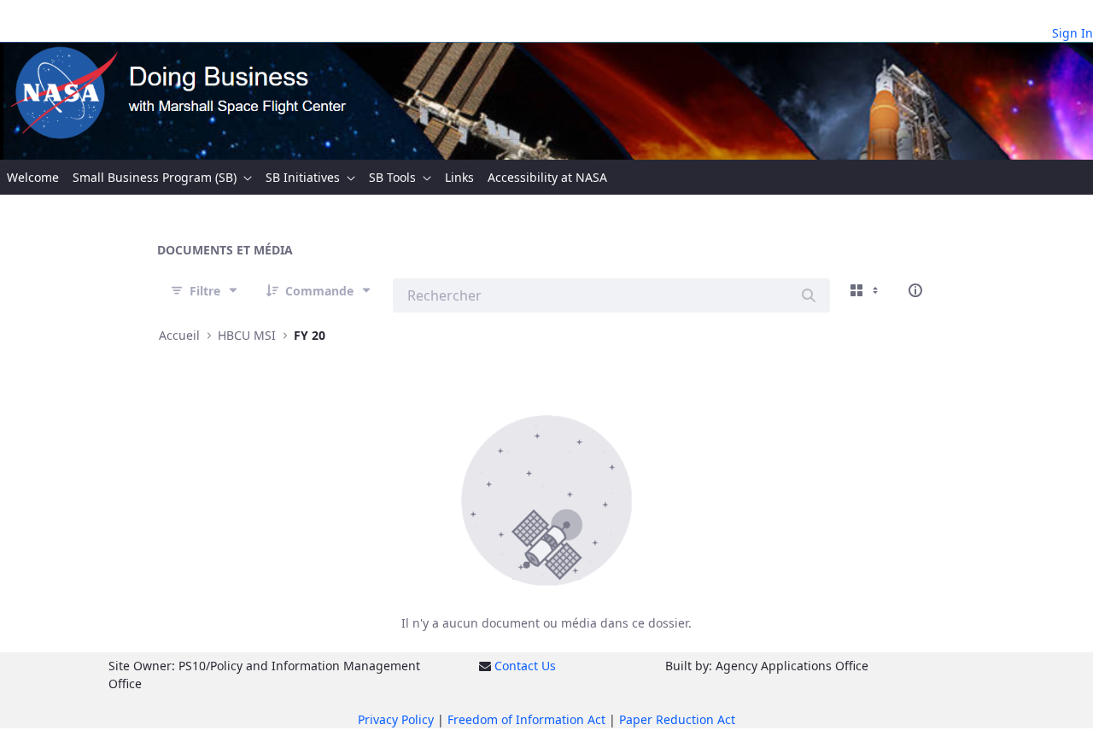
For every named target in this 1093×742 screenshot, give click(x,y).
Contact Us (525, 665)
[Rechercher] (808, 295)
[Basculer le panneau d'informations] (915, 290)
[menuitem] (33, 177)
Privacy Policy (396, 719)
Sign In (1072, 33)
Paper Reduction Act (677, 719)
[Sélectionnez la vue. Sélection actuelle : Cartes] (866, 290)
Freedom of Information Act (526, 719)
